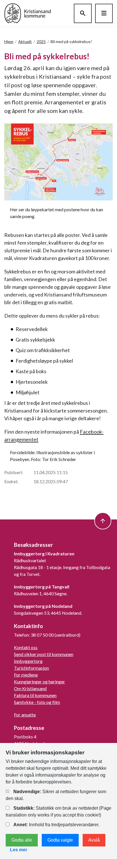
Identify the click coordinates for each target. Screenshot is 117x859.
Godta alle (21, 840)
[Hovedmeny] (104, 13)
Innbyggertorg (28, 661)
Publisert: (13, 472)
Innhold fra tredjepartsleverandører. (56, 824)
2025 (41, 41)
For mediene (26, 674)
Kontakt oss (25, 647)
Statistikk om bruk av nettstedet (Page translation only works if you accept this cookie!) (58, 811)
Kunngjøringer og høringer (39, 681)
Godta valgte (60, 840)
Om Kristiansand (30, 688)
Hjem (8, 41)
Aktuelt (25, 41)
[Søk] (83, 13)
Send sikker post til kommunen (43, 654)
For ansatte (25, 714)
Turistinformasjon (31, 668)
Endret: (11, 481)
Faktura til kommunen (35, 695)
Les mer (18, 849)
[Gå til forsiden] (27, 12)
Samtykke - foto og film (37, 702)
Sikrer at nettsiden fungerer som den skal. (56, 795)
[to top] (102, 520)
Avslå (94, 840)
